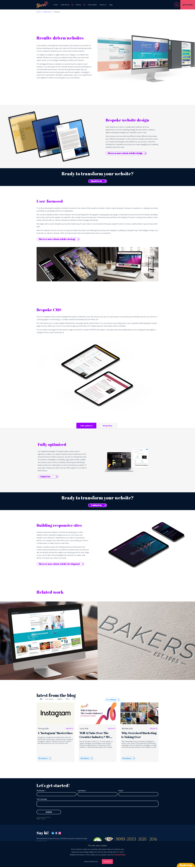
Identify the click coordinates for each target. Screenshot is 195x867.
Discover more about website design (125, 153)
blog (110, 5)
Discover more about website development (59, 563)
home (56, 5)
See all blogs (111, 699)
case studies (92, 5)
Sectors (78, 5)
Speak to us (96, 181)
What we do (47, 12)
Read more (43, 758)
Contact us (45, 476)
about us (103, 5)
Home (39, 12)
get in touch (188, 5)
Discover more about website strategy (57, 239)
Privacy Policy (119, 855)
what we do (65, 5)
